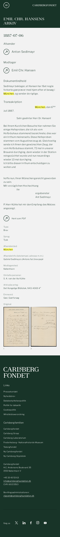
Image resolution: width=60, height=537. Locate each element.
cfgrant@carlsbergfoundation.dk (18, 496)
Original (7, 304)
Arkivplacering (10, 285)
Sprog (6, 236)
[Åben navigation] (6, 5)
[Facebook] (31, 523)
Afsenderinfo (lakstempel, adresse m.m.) (23, 256)
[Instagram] (37, 523)
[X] (16, 523)
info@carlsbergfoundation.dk (17, 481)
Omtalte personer (12, 275)
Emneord (8, 294)
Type (5, 227)
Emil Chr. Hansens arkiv (23, 21)
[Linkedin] (24, 523)
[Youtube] (45, 523)
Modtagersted (10, 265)
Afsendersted (10, 246)
